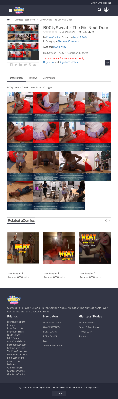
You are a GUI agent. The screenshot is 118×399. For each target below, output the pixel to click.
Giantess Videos (16, 370)
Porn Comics (53, 37)
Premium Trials (15, 331)
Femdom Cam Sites (17, 354)
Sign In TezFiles (68, 62)
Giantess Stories (87, 322)
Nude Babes (13, 335)
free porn (12, 325)
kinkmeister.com (16, 348)
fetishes (11, 364)
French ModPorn (16, 321)
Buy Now (48, 62)
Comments (49, 77)
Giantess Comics (16, 374)
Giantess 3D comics (68, 41)
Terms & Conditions (53, 345)
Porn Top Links (15, 328)
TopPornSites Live (17, 351)
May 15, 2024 (80, 37)
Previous (105, 220)
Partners (83, 336)
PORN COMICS (50, 331)
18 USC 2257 (85, 331)
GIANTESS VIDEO (51, 327)
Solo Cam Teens (15, 357)
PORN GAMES (50, 336)
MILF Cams (13, 338)
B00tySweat (59, 46)
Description (16, 77)
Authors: (48, 46)
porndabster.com (16, 344)
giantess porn (14, 361)
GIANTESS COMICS (52, 322)
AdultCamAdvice (16, 341)
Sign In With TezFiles (101, 2)
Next (109, 220)
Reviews (32, 77)
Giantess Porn (15, 367)
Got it (59, 393)
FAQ (45, 340)
